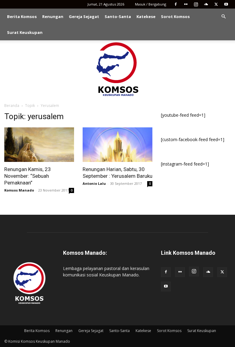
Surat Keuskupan (25, 32)
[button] (223, 17)
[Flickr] (185, 4)
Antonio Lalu (94, 183)
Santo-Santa (118, 16)
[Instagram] (195, 4)
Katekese (145, 16)
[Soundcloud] (206, 4)
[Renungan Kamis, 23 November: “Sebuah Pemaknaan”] (39, 144)
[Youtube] (226, 4)
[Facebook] (175, 4)
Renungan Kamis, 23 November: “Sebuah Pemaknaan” (27, 176)
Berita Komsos (22, 16)
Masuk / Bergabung (150, 4)
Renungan (52, 16)
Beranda (11, 105)
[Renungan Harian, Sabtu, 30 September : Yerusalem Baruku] (117, 144)
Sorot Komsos (175, 16)
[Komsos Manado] (117, 69)
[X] (216, 4)
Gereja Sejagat (84, 16)
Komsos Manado (19, 190)
